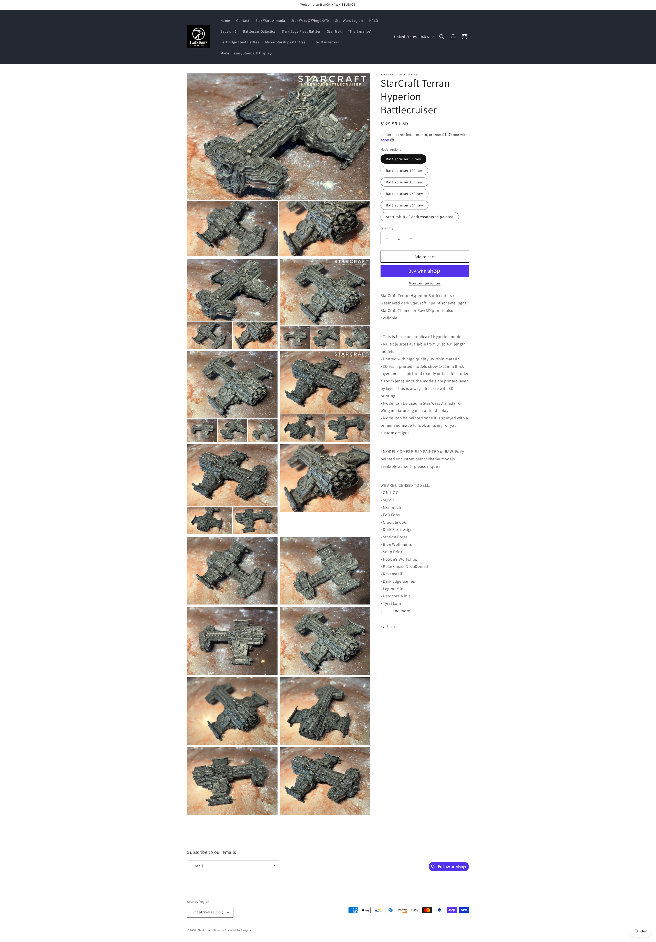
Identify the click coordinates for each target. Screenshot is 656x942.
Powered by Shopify (238, 930)
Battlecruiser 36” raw (404, 205)
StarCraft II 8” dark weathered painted (420, 216)
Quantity (387, 228)
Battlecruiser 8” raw (403, 159)
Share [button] (391, 626)
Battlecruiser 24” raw (404, 193)
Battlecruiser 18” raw (404, 182)
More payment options (424, 283)
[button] (441, 36)
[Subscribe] (273, 866)
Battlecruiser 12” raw (404, 170)
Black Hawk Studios (211, 930)
